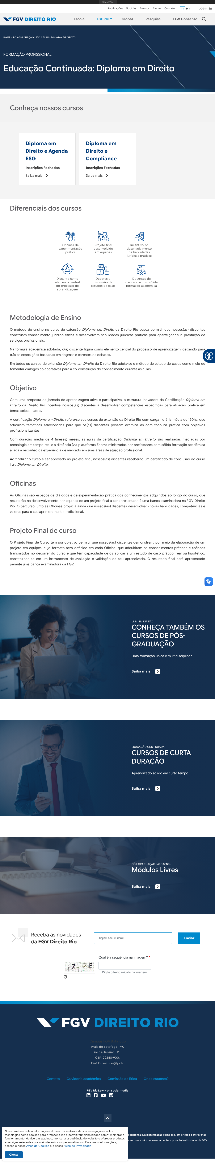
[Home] (29, 19)
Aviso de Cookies (37, 1145)
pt (182, 8)
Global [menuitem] (127, 19)
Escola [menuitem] (79, 19)
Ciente (13, 1154)
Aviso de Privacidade (77, 1145)
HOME (6, 37)
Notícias (131, 8)
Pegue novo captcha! (65, 977)
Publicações (115, 8)
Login (203, 8)
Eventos (144, 8)
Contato (169, 8)
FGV (108, 2)
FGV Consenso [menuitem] (185, 19)
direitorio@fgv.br (112, 1063)
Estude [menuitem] (103, 19)
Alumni (157, 8)
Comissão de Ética (122, 1079)
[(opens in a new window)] (88, 1095)
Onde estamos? (156, 1079)
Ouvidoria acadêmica (84, 1079)
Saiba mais (141, 671)
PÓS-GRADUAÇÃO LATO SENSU (31, 37)
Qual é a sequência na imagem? (123, 957)
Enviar (189, 938)
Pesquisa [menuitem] (153, 19)
